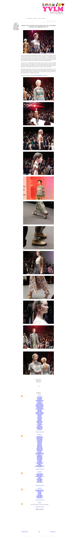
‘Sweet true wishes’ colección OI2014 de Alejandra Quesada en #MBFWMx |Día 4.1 (38, 26)
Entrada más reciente (25, 531)
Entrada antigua (53, 531)
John (39, 394)
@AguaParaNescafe (39, 75)
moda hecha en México (16, 27)
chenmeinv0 (39, 471)
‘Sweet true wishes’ (16, 24)
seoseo (39, 502)
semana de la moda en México (16, 29)
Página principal (29, 18)
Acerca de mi (35, 18)
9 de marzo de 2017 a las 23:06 (40, 485)
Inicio (39, 531)
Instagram (43, 18)
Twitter (39, 18)
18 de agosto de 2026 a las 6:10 (40, 506)
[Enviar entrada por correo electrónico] (38, 386)
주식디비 (46, 504)
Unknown (39, 434)
